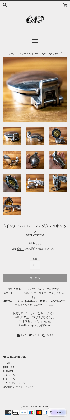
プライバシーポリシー (15, 383)
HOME (6, 363)
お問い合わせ (10, 367)
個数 (35, 258)
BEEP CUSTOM (42, 406)
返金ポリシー (10, 375)
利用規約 (8, 371)
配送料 (20, 248)
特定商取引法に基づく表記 (18, 387)
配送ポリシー (10, 379)
